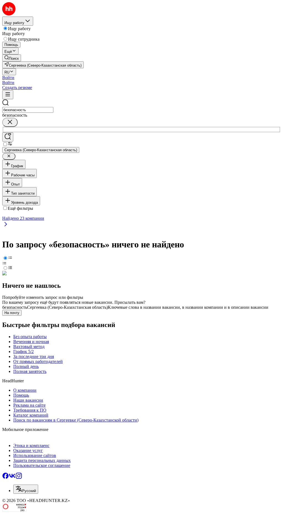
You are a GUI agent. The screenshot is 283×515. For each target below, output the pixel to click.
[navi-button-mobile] (7, 94)
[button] (8, 77)
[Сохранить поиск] (7, 137)
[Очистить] (10, 122)
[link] (11, 57)
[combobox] (27, 110)
